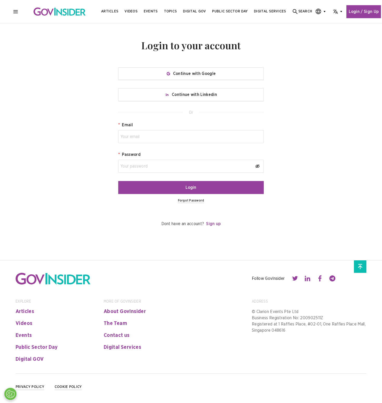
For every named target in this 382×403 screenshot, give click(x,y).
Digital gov (194, 11)
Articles (109, 11)
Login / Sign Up (364, 12)
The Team (115, 323)
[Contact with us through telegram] (332, 278)
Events (151, 11)
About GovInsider (125, 311)
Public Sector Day (37, 347)
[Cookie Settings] (10, 393)
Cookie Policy (68, 387)
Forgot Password (191, 200)
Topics (170, 11)
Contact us (117, 335)
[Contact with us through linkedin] (307, 278)
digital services (270, 11)
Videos (130, 11)
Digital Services (122, 347)
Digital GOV (30, 359)
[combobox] (319, 11)
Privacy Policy (30, 387)
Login (191, 187)
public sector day (230, 11)
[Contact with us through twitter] (295, 278)
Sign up (213, 224)
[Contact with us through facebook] (320, 278)
